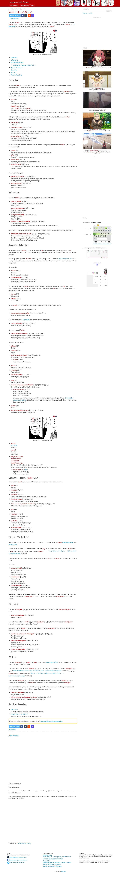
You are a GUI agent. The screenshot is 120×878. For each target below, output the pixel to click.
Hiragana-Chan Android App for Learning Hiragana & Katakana (57, 856)
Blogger (63, 871)
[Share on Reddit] (29, 15)
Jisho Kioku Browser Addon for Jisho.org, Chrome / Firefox (57, 861)
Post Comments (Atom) (24, 843)
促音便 (52, 662)
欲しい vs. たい (19, 714)
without (13, 544)
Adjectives (12, 729)
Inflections (14, 60)
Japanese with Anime (19, 1)
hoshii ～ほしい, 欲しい (20, 11)
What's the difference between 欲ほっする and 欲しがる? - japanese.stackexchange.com (37, 671)
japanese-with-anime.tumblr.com (18, 857)
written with (67, 542)
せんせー (14, 445)
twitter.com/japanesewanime (16, 862)
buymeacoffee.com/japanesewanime (51, 721)
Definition (14, 57)
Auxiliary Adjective (17, 62)
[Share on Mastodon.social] (32, 15)
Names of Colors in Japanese (52, 864)
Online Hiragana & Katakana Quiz (53, 859)
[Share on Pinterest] (54, 31)
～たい (14, 709)
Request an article (87, 13)
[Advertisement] (43, 761)
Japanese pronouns (64, 259)
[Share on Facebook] (22, 15)
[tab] (14, 5)
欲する (13, 72)
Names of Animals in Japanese (52, 866)
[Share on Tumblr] (25, 15)
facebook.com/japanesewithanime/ (18, 860)
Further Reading (16, 75)
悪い (26, 470)
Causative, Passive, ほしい (24, 65)
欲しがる (14, 70)
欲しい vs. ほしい (17, 67)
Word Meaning (14, 18)
